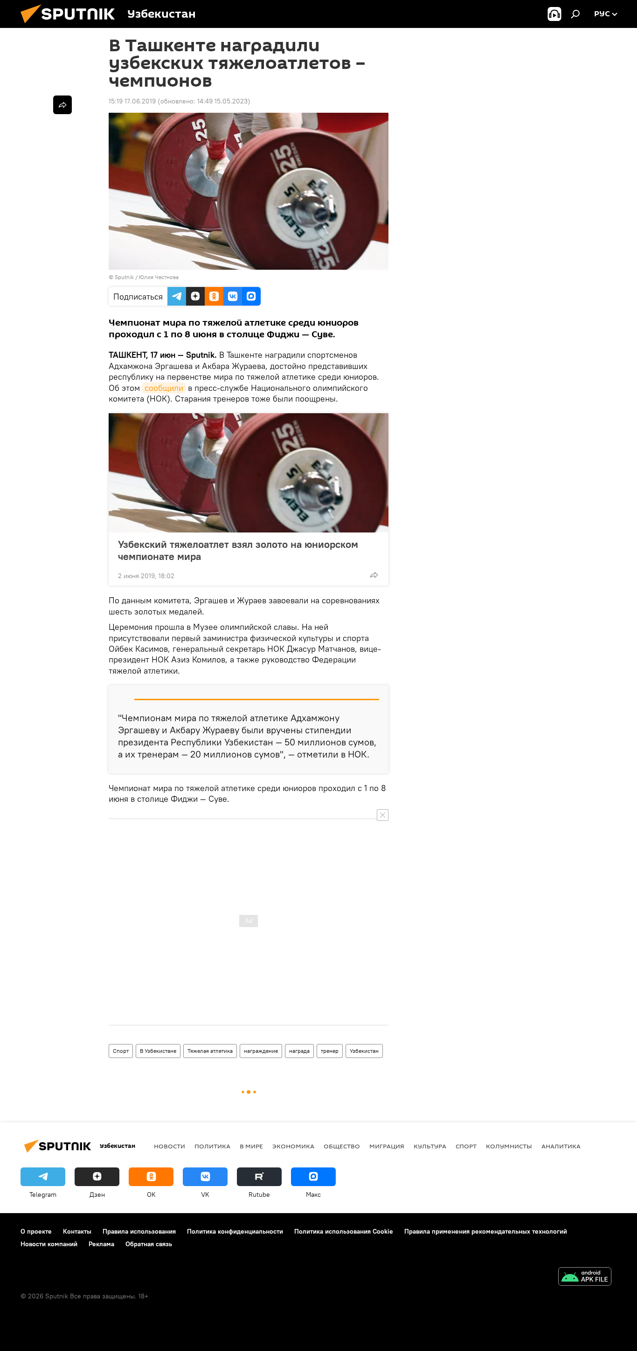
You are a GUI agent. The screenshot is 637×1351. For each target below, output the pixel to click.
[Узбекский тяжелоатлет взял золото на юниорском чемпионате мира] (248, 472)
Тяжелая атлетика (210, 1050)
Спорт (121, 1050)
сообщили (164, 387)
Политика (212, 1146)
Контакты (77, 1231)
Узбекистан (364, 1050)
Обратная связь (148, 1244)
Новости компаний (49, 1244)
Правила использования (139, 1231)
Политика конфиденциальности (235, 1231)
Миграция (386, 1146)
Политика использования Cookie (343, 1231)
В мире (251, 1146)
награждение (261, 1050)
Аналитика (561, 1146)
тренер (330, 1050)
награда (299, 1050)
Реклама (101, 1244)
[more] (374, 575)
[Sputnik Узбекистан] (71, 25)
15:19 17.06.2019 (132, 101)
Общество (342, 1146)
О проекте (36, 1231)
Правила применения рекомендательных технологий (485, 1231)
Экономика (293, 1146)
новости (169, 1146)
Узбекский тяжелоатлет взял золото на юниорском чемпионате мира (238, 550)
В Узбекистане (158, 1050)
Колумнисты (509, 1146)
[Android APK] (584, 1277)
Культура (430, 1146)
